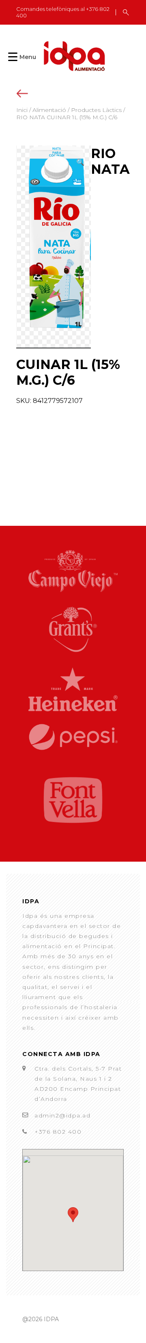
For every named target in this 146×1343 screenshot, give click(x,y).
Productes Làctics (96, 110)
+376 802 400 (58, 1131)
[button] (80, 162)
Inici (22, 110)
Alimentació (49, 110)
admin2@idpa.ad (62, 1115)
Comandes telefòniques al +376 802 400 (63, 12)
